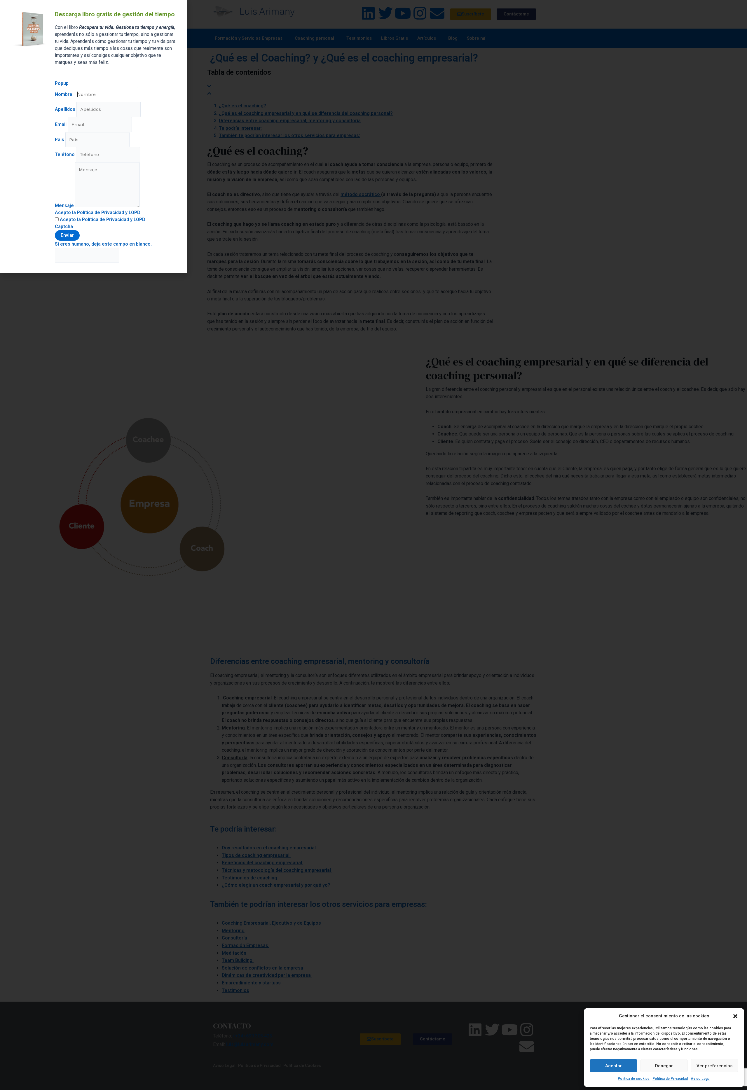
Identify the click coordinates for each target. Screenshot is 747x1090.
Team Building (238, 960)
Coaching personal (314, 38)
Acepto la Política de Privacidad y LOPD (97, 212)
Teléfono (65, 154)
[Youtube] (402, 13)
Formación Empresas (245, 945)
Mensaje (65, 205)
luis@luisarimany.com (249, 1044)
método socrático (361, 194)
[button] (735, 1016)
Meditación (234, 953)
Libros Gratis (394, 38)
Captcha (64, 226)
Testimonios (359, 38)
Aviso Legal (700, 1079)
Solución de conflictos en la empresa (263, 968)
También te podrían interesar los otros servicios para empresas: (289, 135)
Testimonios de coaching (250, 878)
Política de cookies (634, 1079)
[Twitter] (385, 13)
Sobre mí (476, 38)
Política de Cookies (302, 1065)
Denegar (664, 1065)
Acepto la (102, 219)
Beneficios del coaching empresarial (262, 862)
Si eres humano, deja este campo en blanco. (103, 244)
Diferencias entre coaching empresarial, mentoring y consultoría (290, 120)
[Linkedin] (368, 13)
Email (61, 124)
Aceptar (613, 1065)
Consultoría (234, 938)
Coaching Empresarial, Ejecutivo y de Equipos (272, 923)
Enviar (67, 235)
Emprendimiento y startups (252, 983)
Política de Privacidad (670, 1079)
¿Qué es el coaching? (242, 106)
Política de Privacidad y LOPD (113, 219)
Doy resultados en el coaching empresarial (269, 848)
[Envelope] (437, 13)
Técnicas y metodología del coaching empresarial (277, 870)
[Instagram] (420, 13)
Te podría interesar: (240, 128)
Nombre (64, 94)
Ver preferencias (714, 1065)
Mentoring (233, 930)
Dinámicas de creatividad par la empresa (267, 975)
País (60, 139)
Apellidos (65, 109)
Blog (453, 38)
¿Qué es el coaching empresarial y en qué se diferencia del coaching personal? (306, 113)
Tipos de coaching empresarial (256, 855)
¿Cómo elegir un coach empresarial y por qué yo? (276, 885)
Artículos (426, 38)
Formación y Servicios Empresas (248, 38)
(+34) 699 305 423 (252, 1036)
